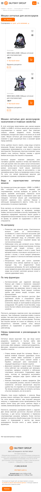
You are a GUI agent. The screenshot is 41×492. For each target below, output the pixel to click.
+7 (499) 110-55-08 (20, 466)
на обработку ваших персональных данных (14, 482)
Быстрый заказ (14, 60)
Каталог (10, 8)
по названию (22, 23)
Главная (3, 8)
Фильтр (9, 19)
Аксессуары (10, 50)
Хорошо (7, 489)
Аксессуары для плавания (21, 8)
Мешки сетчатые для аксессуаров (12, 10)
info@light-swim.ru (20, 470)
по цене (13, 23)
